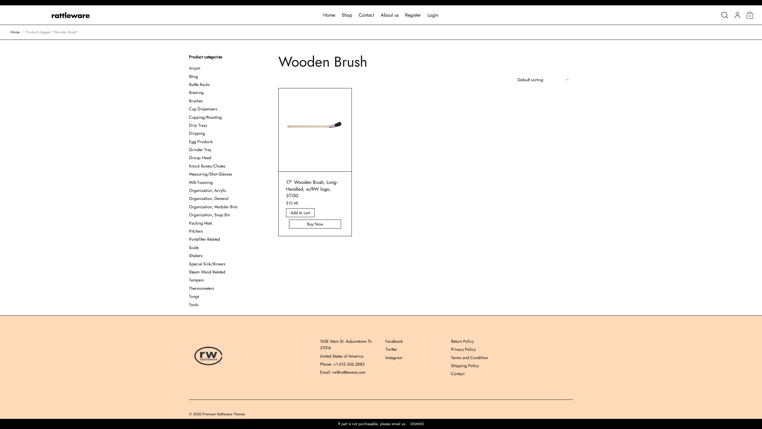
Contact (366, 15)
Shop (347, 15)
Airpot (194, 68)
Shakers (196, 256)
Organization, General (208, 198)
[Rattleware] (71, 15)
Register (413, 15)
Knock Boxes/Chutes (207, 166)
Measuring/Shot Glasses (210, 174)
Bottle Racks (199, 84)
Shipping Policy (465, 366)
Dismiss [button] (417, 424)
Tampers (196, 280)
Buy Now (315, 224)
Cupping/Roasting (205, 117)
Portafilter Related (204, 239)
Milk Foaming (201, 182)
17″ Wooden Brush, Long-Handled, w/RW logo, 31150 (311, 189)
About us (390, 15)
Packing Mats (200, 223)
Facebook (394, 341)
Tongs (194, 296)
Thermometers (201, 288)
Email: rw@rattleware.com (343, 372)
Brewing (196, 92)
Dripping (197, 133)
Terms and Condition (469, 358)
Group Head (200, 158)
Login (432, 15)
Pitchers (196, 231)
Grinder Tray (200, 150)
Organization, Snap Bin (209, 215)
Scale (194, 247)
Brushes (196, 101)
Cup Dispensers (203, 109)
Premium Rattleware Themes (224, 414)
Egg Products (201, 142)
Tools (193, 305)
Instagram (393, 358)
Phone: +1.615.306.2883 (342, 364)
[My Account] (737, 15)
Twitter (391, 349)
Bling (193, 76)
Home (329, 15)
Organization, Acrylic (208, 190)
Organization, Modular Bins (213, 207)
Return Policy (462, 341)
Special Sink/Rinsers (207, 264)
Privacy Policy (463, 349)
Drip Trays (198, 125)
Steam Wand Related (207, 272)
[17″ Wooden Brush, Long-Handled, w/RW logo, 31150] (315, 130)
